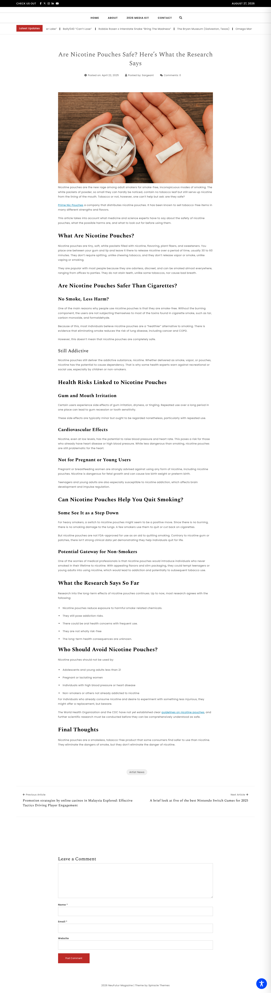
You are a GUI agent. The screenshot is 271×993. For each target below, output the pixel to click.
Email (62, 921)
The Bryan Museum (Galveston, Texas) (184, 29)
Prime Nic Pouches (70, 205)
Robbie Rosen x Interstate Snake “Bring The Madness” (115, 29)
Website (63, 938)
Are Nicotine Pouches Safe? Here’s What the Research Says (135, 59)
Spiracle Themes (159, 985)
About (113, 18)
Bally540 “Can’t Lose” (58, 29)
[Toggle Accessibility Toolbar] (261, 983)
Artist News (136, 772)
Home (95, 18)
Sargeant (148, 75)
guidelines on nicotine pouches (182, 712)
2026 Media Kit (138, 18)
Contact (165, 18)
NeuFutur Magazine (120, 985)
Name (63, 904)
